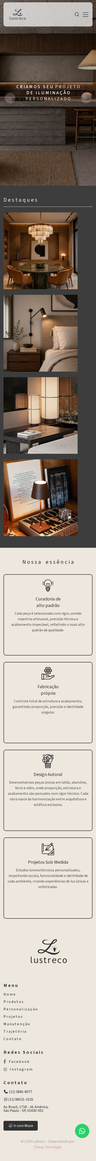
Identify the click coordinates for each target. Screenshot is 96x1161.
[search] (77, 14)
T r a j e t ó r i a (14, 1031)
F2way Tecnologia (47, 1147)
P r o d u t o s (13, 1001)
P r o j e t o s (12, 1016)
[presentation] (10, 98)
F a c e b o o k (19, 1061)
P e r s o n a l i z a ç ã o (20, 1009)
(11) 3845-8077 (20, 1091)
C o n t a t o (12, 1038)
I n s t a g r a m (21, 1069)
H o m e (9, 994)
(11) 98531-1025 (20, 1099)
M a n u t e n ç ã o (16, 1024)
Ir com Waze (23, 1125)
